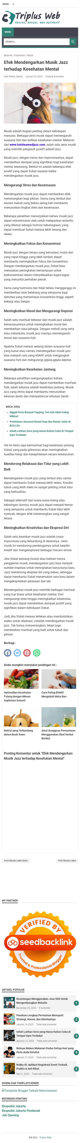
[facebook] (7, 653)
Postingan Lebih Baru (16, 861)
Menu (8, 32)
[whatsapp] (36, 653)
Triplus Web (45, 1137)
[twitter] (17, 653)
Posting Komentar (54, 76)
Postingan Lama (67, 861)
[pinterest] (27, 653)
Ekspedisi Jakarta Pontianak (21, 1110)
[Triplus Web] (32, 18)
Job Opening (10, 1115)
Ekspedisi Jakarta (14, 1106)
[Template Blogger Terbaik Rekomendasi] (29, 1090)
